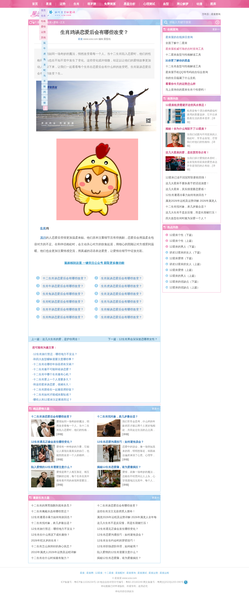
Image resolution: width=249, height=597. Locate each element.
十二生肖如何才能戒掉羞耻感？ (52, 394)
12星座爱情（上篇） (181, 269)
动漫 (199, 3)
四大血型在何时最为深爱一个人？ (186, 218)
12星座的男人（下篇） (183, 246)
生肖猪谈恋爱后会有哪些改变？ (121, 317)
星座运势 (153, 573)
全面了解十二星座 (176, 43)
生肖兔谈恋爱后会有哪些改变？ (63, 293)
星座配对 (120, 573)
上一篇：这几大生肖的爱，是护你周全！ (55, 339)
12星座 (99, 573)
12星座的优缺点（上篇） (184, 287)
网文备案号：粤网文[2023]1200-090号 (163, 582)
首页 (35, 3)
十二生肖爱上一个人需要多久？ (52, 379)
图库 (213, 3)
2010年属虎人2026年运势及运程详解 (53, 552)
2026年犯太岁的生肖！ (45, 540)
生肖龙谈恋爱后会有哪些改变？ (121, 293)
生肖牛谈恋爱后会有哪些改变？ (63, 286)
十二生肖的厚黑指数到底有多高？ (51, 505)
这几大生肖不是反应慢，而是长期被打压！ (123, 523)
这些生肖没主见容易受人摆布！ (116, 511)
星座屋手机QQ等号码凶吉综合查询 (187, 72)
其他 (43, 37)
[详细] (59, 434)
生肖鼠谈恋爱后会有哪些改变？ (121, 278)
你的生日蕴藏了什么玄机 (181, 77)
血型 (166, 3)
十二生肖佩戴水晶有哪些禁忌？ (50, 511)
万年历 (205, 14)
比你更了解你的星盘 (178, 60)
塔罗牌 (91, 3)
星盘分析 (129, 3)
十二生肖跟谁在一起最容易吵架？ (53, 389)
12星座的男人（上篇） (183, 275)
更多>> (155, 408)
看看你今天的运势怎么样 (181, 83)
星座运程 (164, 573)
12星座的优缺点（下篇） (184, 281)
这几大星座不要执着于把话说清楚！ (187, 183)
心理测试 (149, 3)
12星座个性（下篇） (181, 235)
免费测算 (110, 3)
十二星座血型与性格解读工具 (183, 54)
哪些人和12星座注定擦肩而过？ (52, 399)
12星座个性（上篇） (181, 240)
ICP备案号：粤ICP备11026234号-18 (80, 582)
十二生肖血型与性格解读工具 (183, 66)
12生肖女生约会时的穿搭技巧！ (116, 540)
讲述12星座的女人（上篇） (186, 264)
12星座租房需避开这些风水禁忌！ (186, 104)
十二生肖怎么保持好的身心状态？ (51, 546)
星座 (49, 3)
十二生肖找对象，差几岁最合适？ (117, 416)
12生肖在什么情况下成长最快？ (50, 534)
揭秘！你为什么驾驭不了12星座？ (186, 128)
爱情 (43, 26)
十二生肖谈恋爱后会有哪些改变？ (64, 278)
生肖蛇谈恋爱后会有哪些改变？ (63, 301)
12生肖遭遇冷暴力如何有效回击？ (51, 517)
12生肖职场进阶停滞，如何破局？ (117, 546)
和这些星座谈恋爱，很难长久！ (52, 384)
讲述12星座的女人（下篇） (186, 252)
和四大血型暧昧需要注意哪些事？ (53, 359)
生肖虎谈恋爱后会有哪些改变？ (121, 286)
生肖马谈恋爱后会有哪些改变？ (121, 301)
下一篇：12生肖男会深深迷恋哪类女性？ (132, 339)
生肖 (76, 3)
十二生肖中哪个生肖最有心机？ (52, 374)
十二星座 (109, 573)
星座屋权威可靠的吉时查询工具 (185, 48)
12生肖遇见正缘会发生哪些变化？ (51, 441)
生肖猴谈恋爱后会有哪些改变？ (121, 309)
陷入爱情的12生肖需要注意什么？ (51, 467)
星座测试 (142, 573)
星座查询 (215, 14)
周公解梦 (183, 3)
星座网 (89, 573)
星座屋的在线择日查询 (179, 37)
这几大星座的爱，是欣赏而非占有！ (187, 152)
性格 (43, 21)
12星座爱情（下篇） (181, 258)
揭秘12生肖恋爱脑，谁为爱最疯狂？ (119, 467)
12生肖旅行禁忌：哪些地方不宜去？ (55, 354)
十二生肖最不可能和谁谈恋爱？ (52, 369)
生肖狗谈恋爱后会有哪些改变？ (63, 317)
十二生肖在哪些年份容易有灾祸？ (53, 364)
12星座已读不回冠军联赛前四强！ (186, 177)
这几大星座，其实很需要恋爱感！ (186, 189)
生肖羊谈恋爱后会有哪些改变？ (63, 309)
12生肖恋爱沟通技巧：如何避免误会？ (120, 441)
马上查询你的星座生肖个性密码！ (186, 89)
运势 (63, 3)
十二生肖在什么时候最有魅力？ (50, 557)
